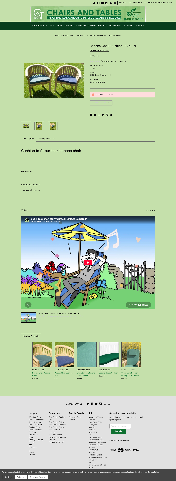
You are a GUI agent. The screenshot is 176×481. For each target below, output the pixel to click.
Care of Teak (33, 435)
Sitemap (32, 455)
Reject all (21, 477)
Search (122, 3)
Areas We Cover (35, 422)
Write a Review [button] (120, 61)
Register (161, 3)
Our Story (32, 432)
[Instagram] (106, 3)
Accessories (115, 25)
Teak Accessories (55, 435)
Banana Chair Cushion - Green (42, 374)
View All (72, 420)
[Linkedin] (107, 114)
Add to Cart (42, 356)
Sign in (151, 3)
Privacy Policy (153, 472)
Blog (30, 450)
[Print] (99, 114)
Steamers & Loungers (85, 25)
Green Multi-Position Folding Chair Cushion (130, 374)
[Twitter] (94, 3)
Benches (69, 25)
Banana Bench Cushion (108, 373)
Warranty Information (46, 139)
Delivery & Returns (36, 440)
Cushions (127, 25)
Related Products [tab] (31, 336)
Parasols (102, 25)
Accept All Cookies (38, 477)
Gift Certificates (137, 3)
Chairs (60, 25)
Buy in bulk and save (97, 82)
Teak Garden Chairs (56, 427)
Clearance (139, 25)
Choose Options (109, 356)
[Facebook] (98, 3)
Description (28, 139)
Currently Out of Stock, (64, 356)
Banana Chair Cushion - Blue (64, 374)
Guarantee (33, 447)
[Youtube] (102, 3)
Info (30, 445)
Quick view (42, 352)
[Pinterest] (111, 114)
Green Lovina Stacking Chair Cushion (86, 374)
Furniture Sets (39, 25)
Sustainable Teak (35, 430)
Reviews (32, 452)
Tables (52, 25)
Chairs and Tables (75, 417)
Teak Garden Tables (56, 422)
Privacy (31, 437)
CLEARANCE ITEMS (56, 442)
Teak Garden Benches (57, 425)
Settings (8, 477)
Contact (32, 442)
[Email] (95, 114)
